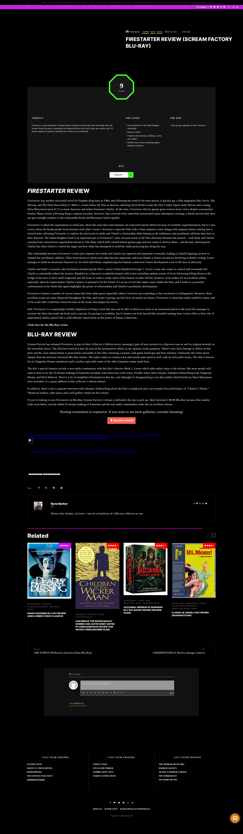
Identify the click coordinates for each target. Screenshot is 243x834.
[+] (122, 692)
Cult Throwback (115, 2)
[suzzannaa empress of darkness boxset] (145, 569)
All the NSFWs (101, 2)
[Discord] (224, 7)
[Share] (39, 488)
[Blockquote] (107, 692)
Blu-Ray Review (33, 604)
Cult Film (145, 32)
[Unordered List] (103, 692)
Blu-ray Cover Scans (164, 2)
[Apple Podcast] (221, 7)
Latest (50, 2)
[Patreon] (211, 7)
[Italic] (87, 692)
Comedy (202, 603)
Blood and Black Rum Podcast (67, 2)
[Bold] (83, 692)
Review (159, 32)
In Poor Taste (111, 809)
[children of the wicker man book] (97, 576)
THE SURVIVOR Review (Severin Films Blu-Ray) (63, 651)
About (211, 2)
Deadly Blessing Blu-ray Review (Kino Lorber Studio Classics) (46, 614)
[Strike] (95, 692)
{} (118, 692)
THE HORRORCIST (168, 776)
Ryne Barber (135, 32)
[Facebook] (208, 7)
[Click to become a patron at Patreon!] (121, 424)
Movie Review (54, 607)
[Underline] (91, 692)
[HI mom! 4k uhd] (194, 570)
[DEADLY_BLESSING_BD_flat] (49, 571)
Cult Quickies (46, 604)
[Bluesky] (218, 7)
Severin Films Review (84, 617)
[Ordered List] (99, 692)
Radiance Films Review (181, 609)
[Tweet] (46, 488)
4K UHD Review (178, 603)
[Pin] (54, 488)
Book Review (81, 614)
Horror (152, 32)
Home (44, 2)
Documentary (92, 614)
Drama (182, 606)
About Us (97, 809)
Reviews (127, 2)
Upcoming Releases (199, 2)
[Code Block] (111, 692)
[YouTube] (214, 7)
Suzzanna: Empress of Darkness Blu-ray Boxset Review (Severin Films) (143, 610)
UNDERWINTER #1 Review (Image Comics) (179, 651)
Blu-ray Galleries (182, 2)
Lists (92, 2)
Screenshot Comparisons (143, 2)
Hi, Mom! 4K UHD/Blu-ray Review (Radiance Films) (190, 614)
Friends (85, 2)
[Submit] (61, 488)
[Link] (115, 692)
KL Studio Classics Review (37, 607)
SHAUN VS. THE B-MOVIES (39, 768)
